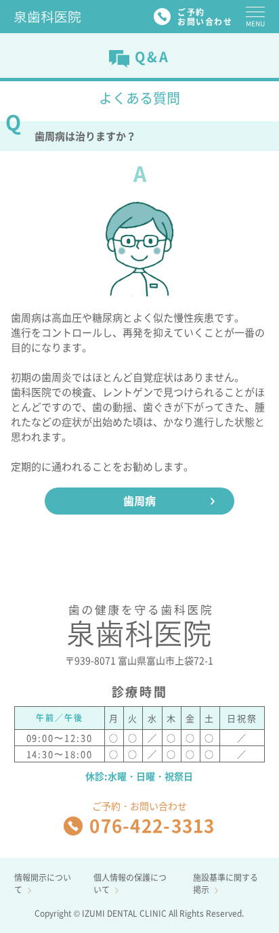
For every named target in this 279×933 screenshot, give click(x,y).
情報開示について (42, 883)
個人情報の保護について (130, 883)
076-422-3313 (152, 825)
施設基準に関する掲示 (225, 883)
